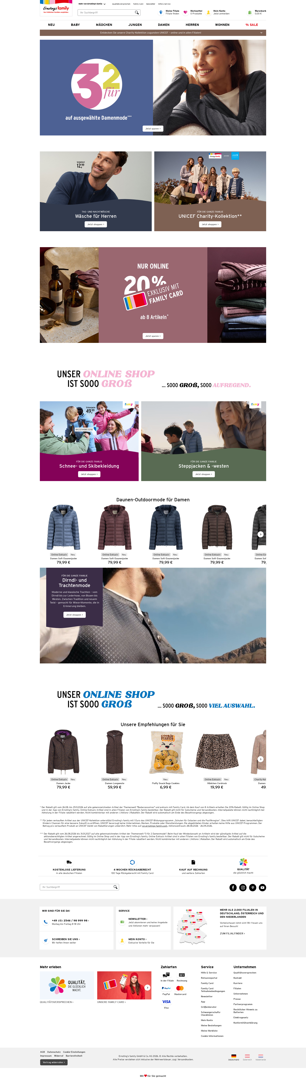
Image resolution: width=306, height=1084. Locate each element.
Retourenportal (209, 978)
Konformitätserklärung (245, 1022)
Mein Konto (207, 1020)
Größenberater (209, 1007)
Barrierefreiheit (74, 1055)
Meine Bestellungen (211, 1025)
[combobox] (106, 13)
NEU (51, 25)
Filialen (237, 988)
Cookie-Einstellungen (74, 1052)
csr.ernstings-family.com (154, 826)
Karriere (237, 983)
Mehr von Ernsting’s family (90, 4)
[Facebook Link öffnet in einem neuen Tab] (233, 887)
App (203, 1001)
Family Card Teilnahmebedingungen (213, 989)
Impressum (46, 1055)
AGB (42, 1052)
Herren (192, 25)
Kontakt (237, 978)
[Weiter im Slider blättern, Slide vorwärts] (261, 534)
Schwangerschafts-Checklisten (211, 1013)
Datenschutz (54, 1052)
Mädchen (104, 25)
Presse (237, 999)
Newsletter (150, 4)
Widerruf (58, 1055)
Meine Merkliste (209, 1030)
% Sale (252, 25)
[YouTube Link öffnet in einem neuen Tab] (262, 887)
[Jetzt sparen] (153, 87)
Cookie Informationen (212, 1036)
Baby (75, 25)
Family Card (138, 4)
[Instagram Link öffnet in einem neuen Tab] (243, 887)
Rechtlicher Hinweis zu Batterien (245, 1010)
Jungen (135, 25)
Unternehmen (240, 993)
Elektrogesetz (240, 1017)
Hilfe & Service (164, 4)
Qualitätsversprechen (121, 4)
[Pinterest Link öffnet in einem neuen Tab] (252, 887)
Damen (164, 25)
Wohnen (222, 25)
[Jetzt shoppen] (96, 191)
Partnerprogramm (242, 1004)
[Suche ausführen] (137, 13)
